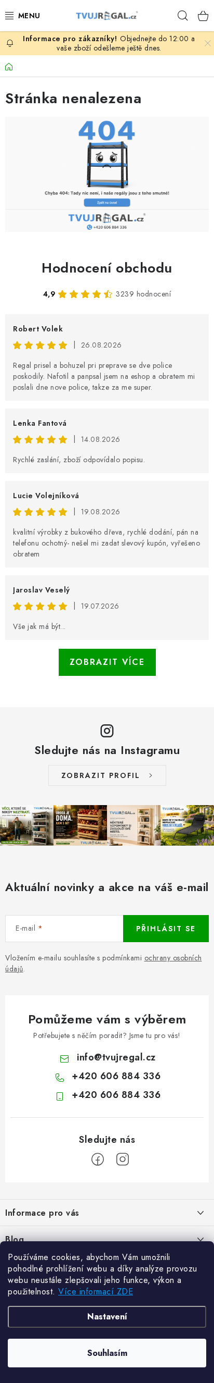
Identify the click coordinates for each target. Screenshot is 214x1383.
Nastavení (107, 1317)
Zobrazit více (107, 662)
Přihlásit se (166, 928)
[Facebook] (97, 1159)
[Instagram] (122, 1159)
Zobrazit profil (100, 775)
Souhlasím (107, 1353)
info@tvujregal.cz (116, 1057)
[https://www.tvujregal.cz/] (107, 174)
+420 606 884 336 (116, 1076)
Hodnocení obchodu (107, 268)
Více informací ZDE (95, 1292)
